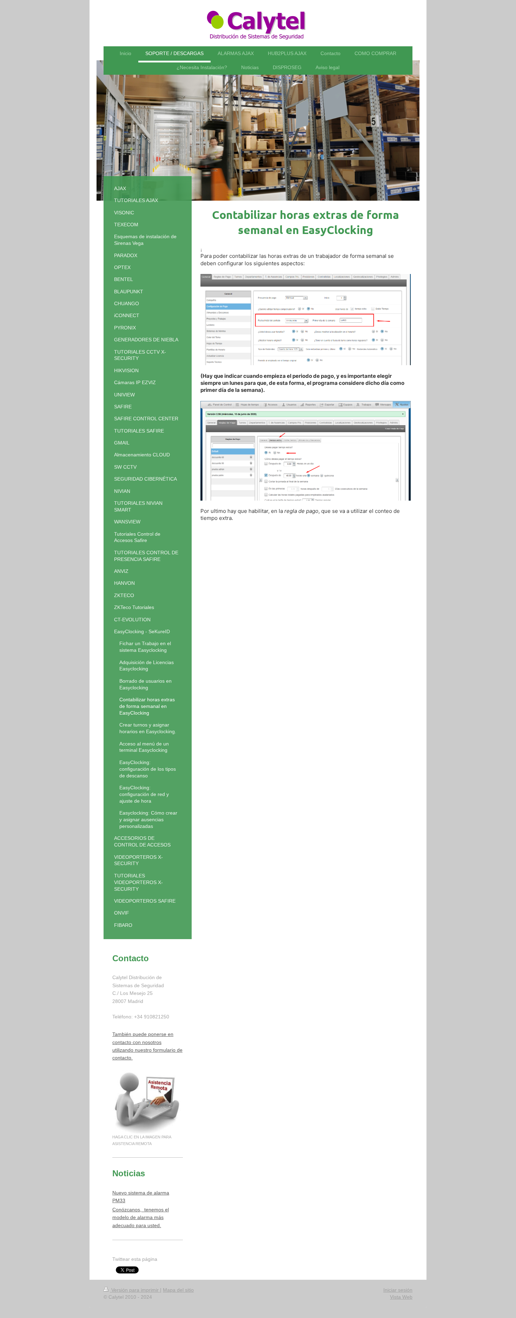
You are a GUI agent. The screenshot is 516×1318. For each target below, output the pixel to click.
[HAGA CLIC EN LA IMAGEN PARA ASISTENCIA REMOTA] (147, 1101)
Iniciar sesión (397, 1290)
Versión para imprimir (135, 1290)
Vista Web (401, 1297)
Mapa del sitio (178, 1290)
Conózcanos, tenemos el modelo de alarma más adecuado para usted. (140, 1217)
